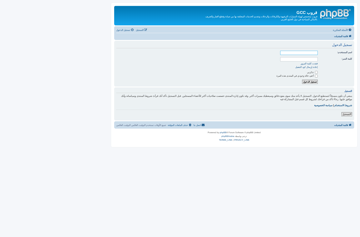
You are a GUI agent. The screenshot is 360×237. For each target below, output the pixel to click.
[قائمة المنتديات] (335, 13)
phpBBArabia (227, 136)
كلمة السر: (347, 58)
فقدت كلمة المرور (309, 63)
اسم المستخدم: (344, 52)
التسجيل (346, 114)
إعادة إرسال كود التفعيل (306, 67)
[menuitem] (342, 29)
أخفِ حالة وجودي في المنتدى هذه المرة (295, 75)
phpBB (223, 132)
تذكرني (310, 72)
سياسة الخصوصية (323, 105)
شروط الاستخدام (343, 105)
